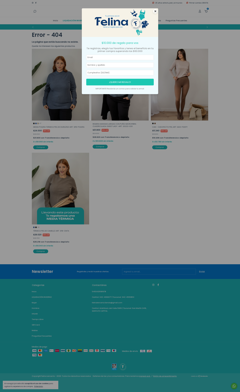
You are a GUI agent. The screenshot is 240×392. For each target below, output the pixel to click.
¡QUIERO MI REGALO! (120, 82)
